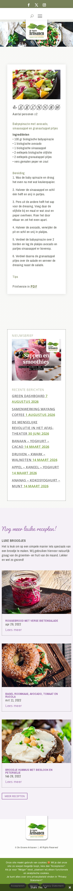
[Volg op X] (36, 5)
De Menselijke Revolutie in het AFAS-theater (33, 428)
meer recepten (15, 796)
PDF (33, 286)
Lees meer (13, 630)
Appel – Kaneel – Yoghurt (35, 467)
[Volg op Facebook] (29, 5)
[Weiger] (68, 874)
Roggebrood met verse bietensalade (31, 621)
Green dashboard (28, 396)
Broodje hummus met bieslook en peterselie (28, 771)
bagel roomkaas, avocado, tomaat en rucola (31, 695)
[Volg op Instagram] (44, 5)
